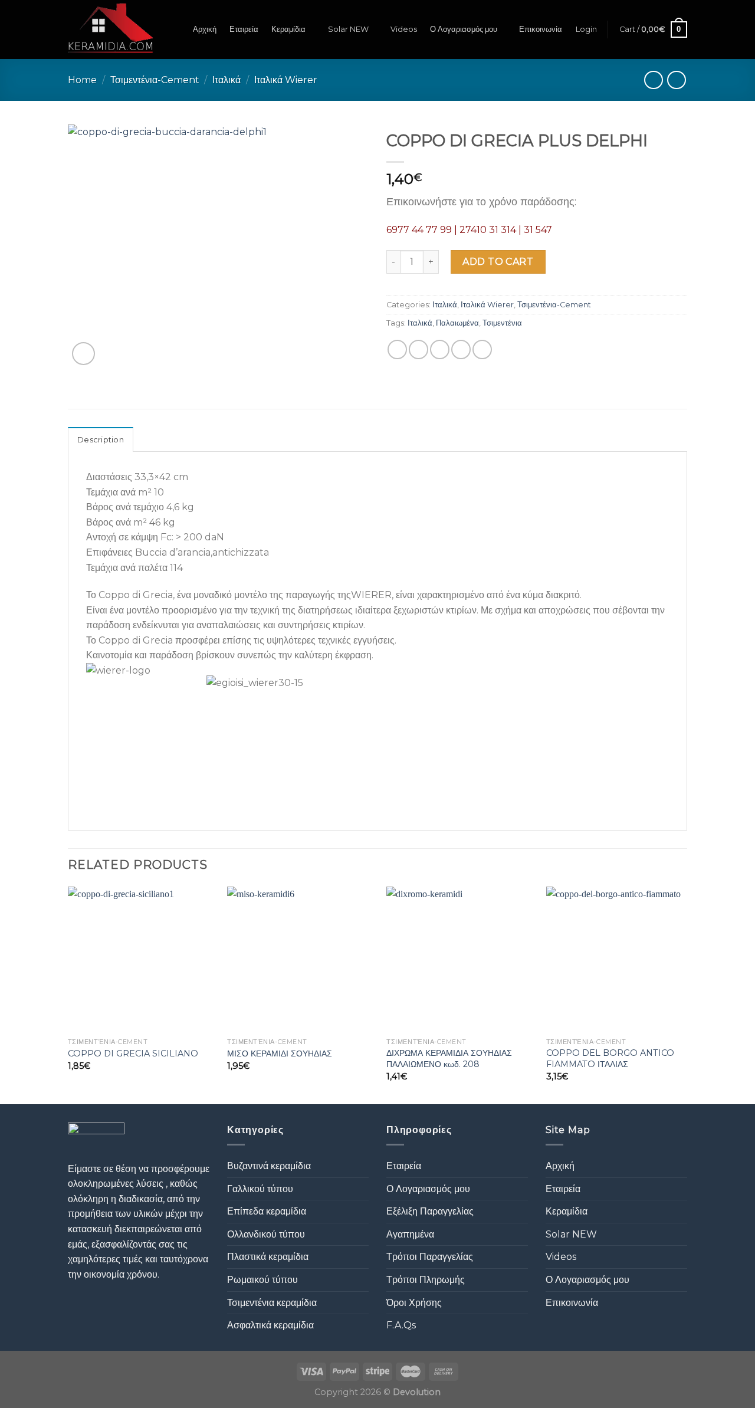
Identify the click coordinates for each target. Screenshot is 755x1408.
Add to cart (497, 261)
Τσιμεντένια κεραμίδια (272, 1302)
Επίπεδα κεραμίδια (266, 1211)
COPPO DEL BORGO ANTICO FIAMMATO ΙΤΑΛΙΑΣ (610, 1058)
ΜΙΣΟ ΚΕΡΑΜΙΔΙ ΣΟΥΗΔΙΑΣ (279, 1053)
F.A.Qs (401, 1325)
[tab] (100, 439)
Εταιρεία (243, 29)
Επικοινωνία (540, 29)
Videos (403, 29)
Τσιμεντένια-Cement (154, 80)
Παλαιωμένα (457, 323)
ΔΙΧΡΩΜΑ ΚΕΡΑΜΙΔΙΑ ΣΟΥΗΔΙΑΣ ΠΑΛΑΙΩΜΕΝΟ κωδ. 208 (449, 1058)
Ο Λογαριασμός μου (463, 29)
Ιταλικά (226, 80)
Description (100, 439)
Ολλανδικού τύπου (266, 1234)
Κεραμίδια (288, 29)
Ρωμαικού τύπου (262, 1279)
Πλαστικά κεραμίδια (267, 1256)
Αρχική (204, 29)
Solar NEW (348, 29)
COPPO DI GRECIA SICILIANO (133, 1053)
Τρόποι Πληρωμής (425, 1279)
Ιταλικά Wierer (285, 80)
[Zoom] (83, 353)
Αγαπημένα (410, 1234)
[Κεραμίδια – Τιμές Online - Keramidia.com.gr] (110, 29)
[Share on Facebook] (397, 349)
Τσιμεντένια (502, 323)
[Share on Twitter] (418, 349)
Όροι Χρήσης (414, 1302)
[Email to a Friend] (439, 349)
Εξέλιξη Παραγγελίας (430, 1211)
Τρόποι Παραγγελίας (429, 1256)
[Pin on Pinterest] (461, 349)
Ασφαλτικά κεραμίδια (270, 1325)
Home (82, 80)
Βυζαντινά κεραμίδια (269, 1165)
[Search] (175, 29)
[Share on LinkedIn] (482, 349)
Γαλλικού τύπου (260, 1188)
